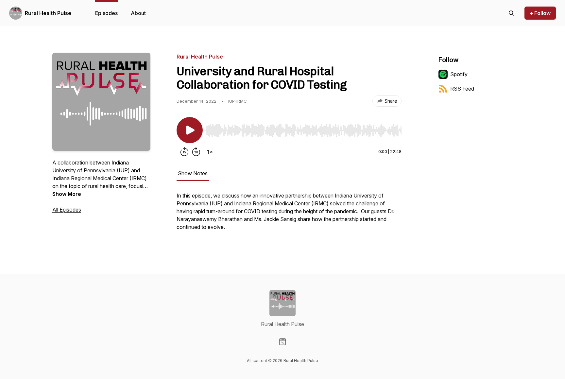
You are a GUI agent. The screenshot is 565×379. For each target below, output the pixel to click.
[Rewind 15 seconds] (184, 151)
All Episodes (66, 209)
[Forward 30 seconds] (196, 151)
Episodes (106, 13)
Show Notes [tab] (193, 173)
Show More (66, 194)
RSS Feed (462, 88)
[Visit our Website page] (282, 341)
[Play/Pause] (190, 130)
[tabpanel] (289, 214)
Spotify (459, 74)
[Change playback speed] (209, 151)
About (138, 13)
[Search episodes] (511, 13)
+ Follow (540, 13)
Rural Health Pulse (48, 13)
